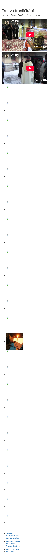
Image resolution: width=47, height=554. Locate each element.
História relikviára (12, 536)
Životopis (9, 533)
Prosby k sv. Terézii (13, 549)
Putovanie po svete (13, 541)
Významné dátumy (13, 546)
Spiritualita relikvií (12, 538)
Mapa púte (10, 551)
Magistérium (10, 544)
